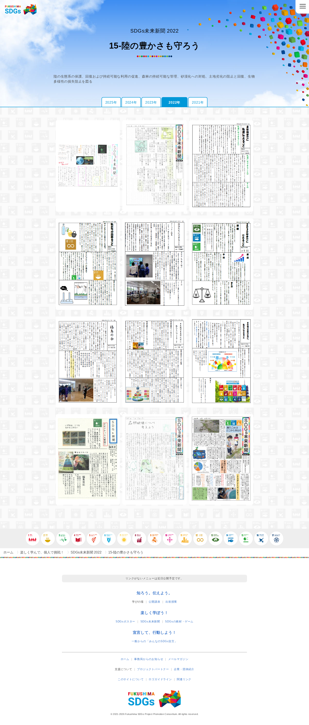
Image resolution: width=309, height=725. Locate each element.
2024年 (131, 102)
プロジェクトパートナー (153, 669)
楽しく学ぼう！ (154, 613)
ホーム (125, 659)
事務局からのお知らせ (148, 659)
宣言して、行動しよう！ (154, 632)
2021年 (198, 102)
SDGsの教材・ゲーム (179, 621)
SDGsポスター (125, 621)
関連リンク (184, 679)
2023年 (151, 102)
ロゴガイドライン (160, 679)
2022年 (174, 102)
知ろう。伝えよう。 (154, 593)
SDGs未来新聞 (150, 621)
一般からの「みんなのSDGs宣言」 (154, 641)
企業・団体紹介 (184, 669)
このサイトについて (131, 679)
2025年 (111, 102)
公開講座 (154, 601)
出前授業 (171, 601)
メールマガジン (178, 659)
